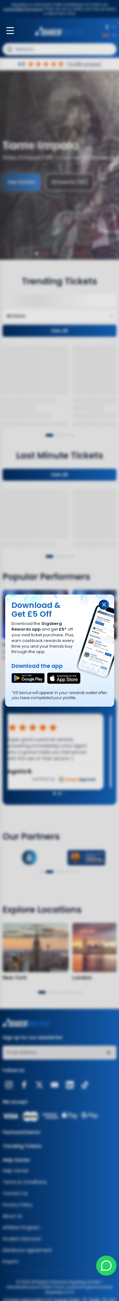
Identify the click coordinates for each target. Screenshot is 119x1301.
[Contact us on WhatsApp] (106, 1266)
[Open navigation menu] (10, 30)
